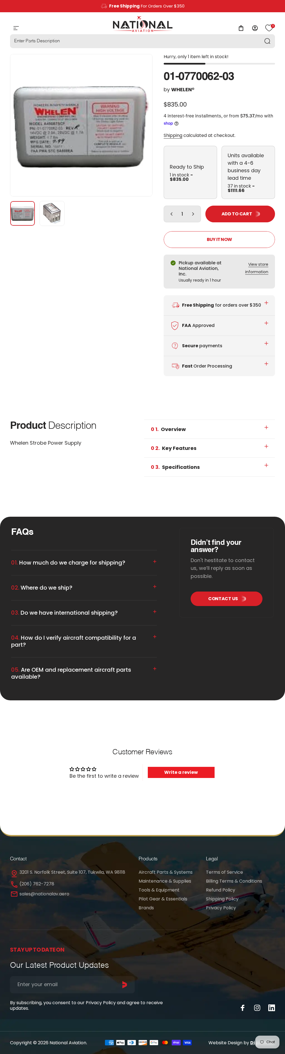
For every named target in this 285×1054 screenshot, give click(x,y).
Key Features (173, 448)
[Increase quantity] (194, 214)
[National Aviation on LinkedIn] (271, 1007)
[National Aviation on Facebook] (242, 1007)
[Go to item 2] (52, 213)
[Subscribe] (124, 984)
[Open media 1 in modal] (81, 125)
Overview (168, 429)
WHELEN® (183, 89)
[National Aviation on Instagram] (257, 1007)
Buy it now (219, 239)
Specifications (175, 467)
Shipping (173, 135)
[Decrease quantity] (170, 214)
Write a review (181, 772)
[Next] (139, 134)
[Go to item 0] (22, 213)
